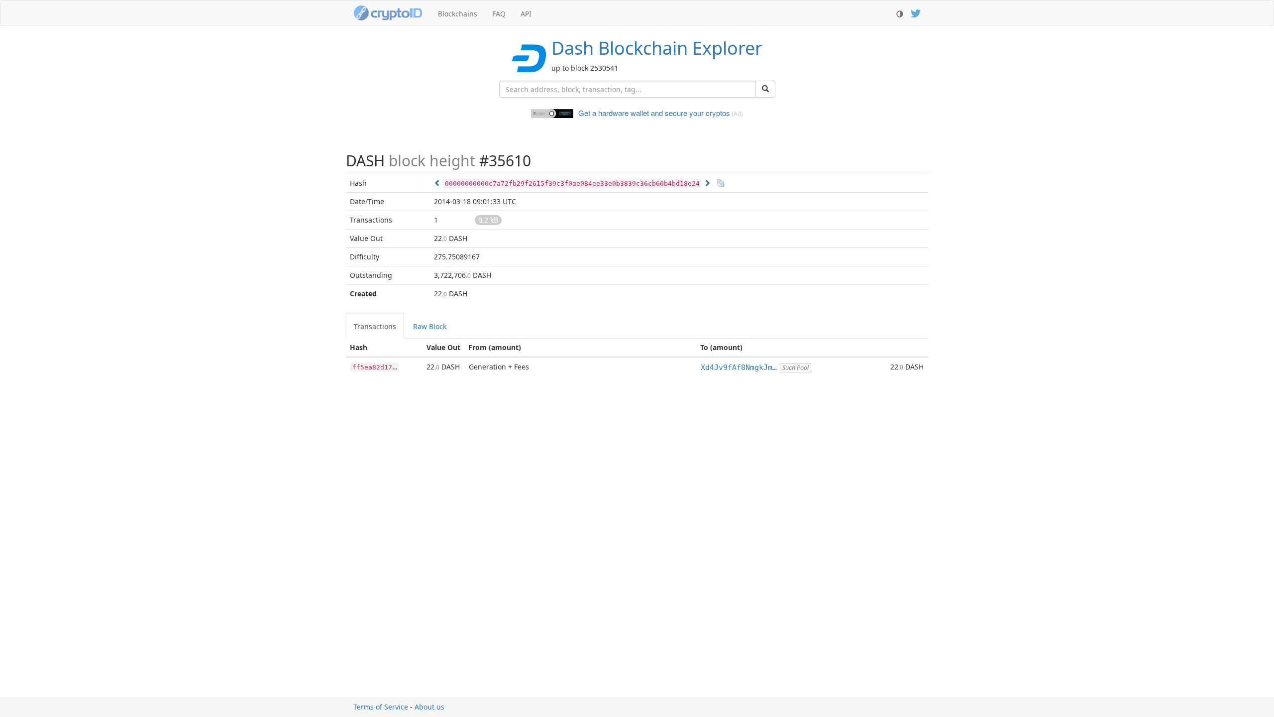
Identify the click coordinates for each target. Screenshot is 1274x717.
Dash (656, 48)
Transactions (375, 326)
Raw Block (429, 326)
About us (429, 707)
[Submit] (765, 89)
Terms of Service (380, 707)
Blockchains (457, 13)
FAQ (499, 13)
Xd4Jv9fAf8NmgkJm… (739, 367)
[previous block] (437, 183)
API (526, 13)
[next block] (707, 183)
